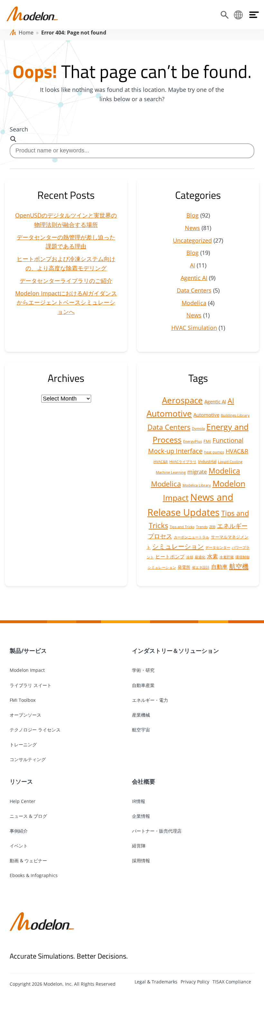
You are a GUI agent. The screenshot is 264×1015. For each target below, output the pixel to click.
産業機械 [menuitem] (141, 715)
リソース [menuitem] (21, 781)
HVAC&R (237, 451)
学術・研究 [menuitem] (143, 670)
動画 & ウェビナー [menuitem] (28, 860)
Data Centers (194, 290)
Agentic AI (194, 278)
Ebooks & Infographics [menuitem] (34, 875)
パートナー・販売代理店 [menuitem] (157, 831)
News (192, 228)
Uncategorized (192, 240)
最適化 (200, 557)
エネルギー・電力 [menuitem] (150, 700)
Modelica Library (197, 485)
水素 (212, 556)
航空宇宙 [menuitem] (141, 730)
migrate (197, 471)
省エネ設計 (201, 567)
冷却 (189, 557)
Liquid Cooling (230, 461)
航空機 (239, 566)
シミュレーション (178, 546)
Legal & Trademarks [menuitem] (156, 982)
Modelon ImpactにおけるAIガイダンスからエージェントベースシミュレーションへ (66, 302)
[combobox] (132, 150)
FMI (207, 441)
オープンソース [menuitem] (25, 715)
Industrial (207, 461)
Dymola (198, 428)
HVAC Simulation (194, 328)
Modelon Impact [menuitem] (27, 670)
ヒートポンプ (170, 556)
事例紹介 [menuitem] (19, 831)
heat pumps (214, 452)
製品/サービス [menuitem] (28, 650)
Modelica (194, 303)
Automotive (169, 413)
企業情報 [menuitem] (141, 816)
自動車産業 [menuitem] (143, 685)
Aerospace (182, 400)
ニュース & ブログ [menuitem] (28, 816)
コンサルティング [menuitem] (28, 759)
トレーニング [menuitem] (23, 744)
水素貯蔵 (227, 557)
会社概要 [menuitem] (143, 781)
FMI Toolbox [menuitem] (22, 700)
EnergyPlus (192, 441)
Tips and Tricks (182, 527)
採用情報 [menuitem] (141, 860)
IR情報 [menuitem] (138, 801)
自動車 (219, 566)
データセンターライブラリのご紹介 (66, 281)
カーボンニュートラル (191, 537)
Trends (202, 527)
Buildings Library (235, 415)
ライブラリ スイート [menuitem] (31, 685)
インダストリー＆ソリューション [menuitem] (175, 650)
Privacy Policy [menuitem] (195, 982)
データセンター (217, 547)
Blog (192, 215)
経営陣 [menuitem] (139, 846)
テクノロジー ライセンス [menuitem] (35, 730)
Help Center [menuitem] (22, 801)
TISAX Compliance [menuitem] (231, 982)
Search (19, 129)
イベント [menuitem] (19, 846)
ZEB (212, 527)
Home (26, 32)
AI (192, 265)
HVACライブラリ (182, 461)
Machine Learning (171, 472)
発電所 (184, 567)
